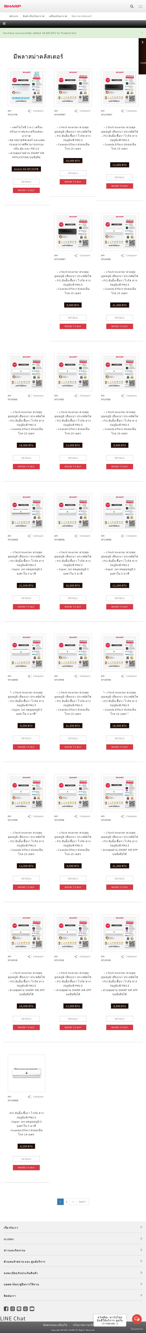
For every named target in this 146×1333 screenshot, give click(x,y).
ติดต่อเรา (10, 1296)
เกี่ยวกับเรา (11, 1227)
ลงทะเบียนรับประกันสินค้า (21, 1273)
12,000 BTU (120, 165)
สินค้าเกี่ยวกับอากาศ (33, 16)
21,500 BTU (26, 585)
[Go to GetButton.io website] (137, 1329)
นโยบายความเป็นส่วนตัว (88, 1325)
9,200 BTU (26, 1146)
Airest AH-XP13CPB (26, 169)
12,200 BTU (120, 585)
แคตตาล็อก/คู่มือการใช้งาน (21, 1284)
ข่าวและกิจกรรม (14, 1250)
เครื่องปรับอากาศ (58, 16)
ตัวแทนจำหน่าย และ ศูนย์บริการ (24, 1261)
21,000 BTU (120, 305)
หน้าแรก (14, 16)
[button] (142, 33)
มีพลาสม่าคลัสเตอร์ (38, 56)
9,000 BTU (73, 305)
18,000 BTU (73, 160)
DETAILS (26, 181)
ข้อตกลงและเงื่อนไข (55, 1325)
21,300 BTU (73, 725)
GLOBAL (9, 1239)
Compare (38, 110)
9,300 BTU (26, 725)
